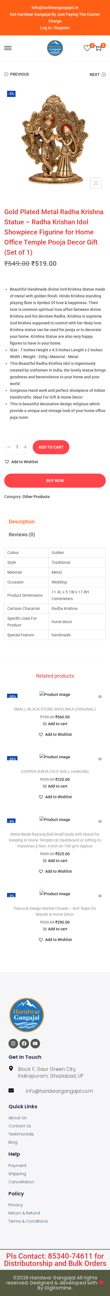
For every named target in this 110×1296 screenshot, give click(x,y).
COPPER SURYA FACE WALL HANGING (55, 771)
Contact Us (19, 1126)
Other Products (36, 496)
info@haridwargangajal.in (55, 7)
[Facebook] (24, 1043)
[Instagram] (13, 1043)
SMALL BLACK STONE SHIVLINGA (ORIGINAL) (55, 709)
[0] (87, 48)
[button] (21, 461)
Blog (12, 1142)
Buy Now (55, 480)
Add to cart (51, 447)
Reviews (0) (22, 534)
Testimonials (21, 1134)
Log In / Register (55, 28)
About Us (17, 1118)
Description (22, 521)
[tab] (55, 522)
